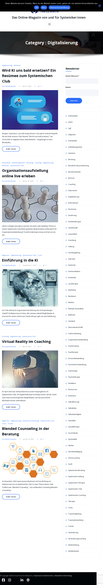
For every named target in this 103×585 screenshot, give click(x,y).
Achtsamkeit (73, 116)
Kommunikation (74, 271)
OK (36, 7)
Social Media (73, 433)
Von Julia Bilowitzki (9, 347)
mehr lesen (11, 149)
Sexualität (72, 420)
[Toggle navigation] (49, 24)
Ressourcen (72, 389)
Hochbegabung (74, 253)
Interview (71, 259)
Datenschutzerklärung (59, 7)
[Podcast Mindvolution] (28, 580)
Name (68, 87)
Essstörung (72, 215)
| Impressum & (38, 576)
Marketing (72, 290)
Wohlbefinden (73, 551)
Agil (69, 128)
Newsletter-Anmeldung (63, 576)
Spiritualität (72, 439)
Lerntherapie (73, 284)
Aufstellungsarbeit (18, 163)
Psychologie (72, 371)
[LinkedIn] (22, 580)
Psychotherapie (74, 377)
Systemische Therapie (76, 483)
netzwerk (71, 321)
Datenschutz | (49, 576)
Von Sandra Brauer (9, 86)
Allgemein (5, 255)
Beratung (29, 163)
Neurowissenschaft (75, 327)
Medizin (71, 302)
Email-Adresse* (72, 76)
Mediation (72, 296)
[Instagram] (10, 580)
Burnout (71, 178)
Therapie (71, 501)
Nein (44, 7)
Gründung (72, 240)
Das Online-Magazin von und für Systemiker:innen (49, 17)
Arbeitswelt (6, 163)
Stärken (71, 445)
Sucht (70, 464)
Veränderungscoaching (77, 539)
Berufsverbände (74, 172)
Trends (10, 424)
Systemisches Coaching (77, 495)
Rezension (72, 396)
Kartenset (72, 265)
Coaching (38, 163)
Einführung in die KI (20, 260)
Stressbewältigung (75, 451)
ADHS (70, 122)
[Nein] (99, 5)
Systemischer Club (17, 165)
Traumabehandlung (75, 520)
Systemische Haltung (76, 476)
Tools (40, 255)
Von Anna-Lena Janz (9, 439)
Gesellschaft (73, 228)
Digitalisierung (7, 65)
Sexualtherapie (74, 427)
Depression (72, 190)
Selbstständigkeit (74, 414)
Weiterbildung (73, 545)
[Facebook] (3, 580)
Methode (17, 65)
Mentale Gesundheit (75, 309)
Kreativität (72, 277)
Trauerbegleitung (74, 514)
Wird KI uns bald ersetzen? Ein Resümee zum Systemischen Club (29, 76)
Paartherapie (73, 352)
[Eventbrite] (16, 580)
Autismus (71, 153)
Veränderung (73, 532)
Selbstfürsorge (73, 402)
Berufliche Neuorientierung (78, 165)
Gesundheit (72, 234)
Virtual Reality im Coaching (26, 341)
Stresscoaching (74, 458)
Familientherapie (74, 221)
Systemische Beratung (31, 421)
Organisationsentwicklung (78, 340)
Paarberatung (73, 346)
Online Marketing (74, 333)
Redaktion (72, 383)
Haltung (71, 246)
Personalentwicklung (76, 358)
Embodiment (73, 203)
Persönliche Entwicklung (77, 364)
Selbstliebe (72, 408)
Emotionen (72, 209)
